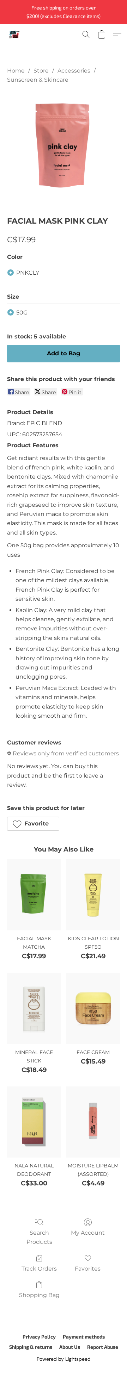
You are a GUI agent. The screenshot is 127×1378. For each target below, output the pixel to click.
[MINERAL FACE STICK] (34, 1008)
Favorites (88, 1268)
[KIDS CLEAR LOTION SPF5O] (93, 894)
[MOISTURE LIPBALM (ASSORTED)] (93, 1122)
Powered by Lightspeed (64, 1359)
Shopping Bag (39, 1295)
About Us (69, 1347)
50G (22, 312)
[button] (14, 34)
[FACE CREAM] (93, 1008)
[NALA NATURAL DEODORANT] (34, 1122)
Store (41, 70)
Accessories (74, 70)
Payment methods (84, 1337)
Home (16, 70)
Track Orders (39, 1268)
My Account (88, 1232)
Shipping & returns (30, 1347)
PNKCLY (27, 272)
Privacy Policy (39, 1337)
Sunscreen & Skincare (37, 79)
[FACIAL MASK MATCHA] (34, 894)
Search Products (39, 1237)
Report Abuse (102, 1347)
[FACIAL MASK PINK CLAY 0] (63, 148)
